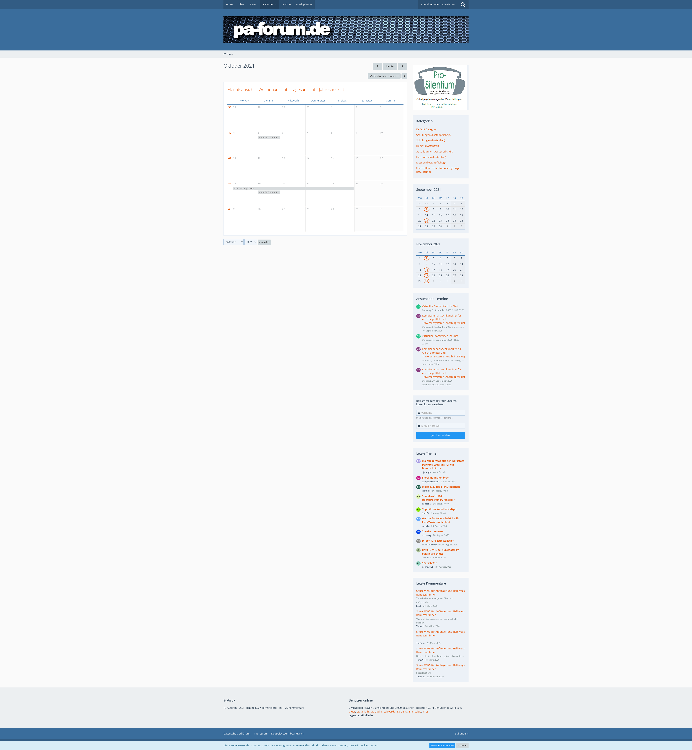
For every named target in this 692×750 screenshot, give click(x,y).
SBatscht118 (429, 563)
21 (308, 183)
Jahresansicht (331, 89)
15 (332, 158)
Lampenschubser (430, 481)
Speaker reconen (432, 531)
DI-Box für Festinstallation (438, 540)
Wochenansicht (272, 89)
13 (283, 158)
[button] (404, 76)
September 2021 (428, 189)
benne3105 (427, 566)
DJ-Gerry (402, 711)
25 (234, 209)
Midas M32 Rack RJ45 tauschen (441, 486)
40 (229, 132)
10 (381, 132)
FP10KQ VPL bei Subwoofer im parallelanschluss (440, 551)
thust (352, 711)
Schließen (462, 745)
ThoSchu (420, 643)
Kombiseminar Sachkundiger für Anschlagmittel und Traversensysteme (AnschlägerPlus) (443, 319)
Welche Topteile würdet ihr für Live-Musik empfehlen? (441, 520)
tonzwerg (426, 535)
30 (308, 107)
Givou (425, 557)
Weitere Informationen (442, 745)
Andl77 (425, 513)
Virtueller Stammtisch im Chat (269, 137)
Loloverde (389, 711)
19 (259, 183)
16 (357, 158)
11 (234, 158)
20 (283, 183)
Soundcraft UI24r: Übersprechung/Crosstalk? (438, 498)
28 (259, 107)
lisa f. (419, 605)
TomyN (419, 626)
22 (332, 183)
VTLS (426, 711)
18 (234, 183)
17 (381, 158)
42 (229, 183)
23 (357, 183)
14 (308, 158)
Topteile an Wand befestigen (439, 509)
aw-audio (376, 711)
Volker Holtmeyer (431, 544)
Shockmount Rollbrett (435, 477)
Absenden (264, 242)
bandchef (426, 503)
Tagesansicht (303, 89)
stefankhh (363, 711)
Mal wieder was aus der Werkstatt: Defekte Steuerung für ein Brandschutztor (443, 464)
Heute (390, 66)
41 (229, 158)
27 (234, 107)
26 (259, 209)
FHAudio (426, 490)
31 (381, 209)
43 (229, 209)
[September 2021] (377, 66)
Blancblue (415, 711)
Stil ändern (462, 733)
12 (259, 158)
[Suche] (463, 4)
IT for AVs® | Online (244, 188)
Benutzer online (361, 700)
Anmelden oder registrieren (438, 4)
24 (381, 183)
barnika (426, 526)
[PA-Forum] (346, 29)
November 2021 (428, 244)
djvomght (426, 472)
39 (229, 107)
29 (283, 107)
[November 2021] (402, 66)
